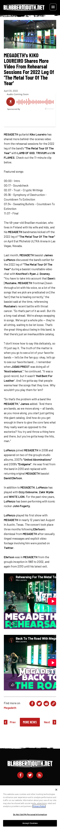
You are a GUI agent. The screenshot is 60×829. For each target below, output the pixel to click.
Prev (13, 722)
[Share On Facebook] (32, 703)
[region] (30, 807)
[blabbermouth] (24, 9)
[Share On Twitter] (39, 703)
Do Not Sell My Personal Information (30, 814)
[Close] (56, 789)
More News (30, 722)
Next (47, 722)
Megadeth (10, 707)
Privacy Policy (39, 806)
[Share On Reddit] (46, 703)
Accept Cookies (30, 823)
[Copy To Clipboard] (53, 703)
